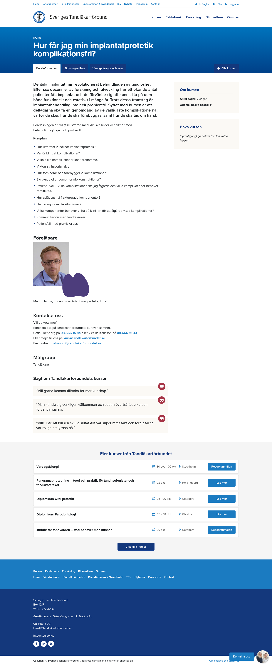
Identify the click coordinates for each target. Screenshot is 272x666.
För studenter (50, 4)
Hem (36, 4)
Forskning (193, 17)
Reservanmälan (221, 466)
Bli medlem (214, 17)
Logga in (233, 4)
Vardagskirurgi (47, 467)
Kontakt (155, 4)
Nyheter (128, 4)
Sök (219, 4)
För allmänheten (70, 4)
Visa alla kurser (136, 547)
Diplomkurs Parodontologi (56, 514)
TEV (119, 4)
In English (204, 4)
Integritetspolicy (43, 636)
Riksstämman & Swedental (98, 4)
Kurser (156, 17)
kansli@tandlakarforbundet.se (52, 628)
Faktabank (174, 17)
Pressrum (142, 4)
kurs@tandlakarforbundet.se (84, 338)
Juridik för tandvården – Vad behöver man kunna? (74, 530)
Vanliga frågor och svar (108, 68)
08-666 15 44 (71, 333)
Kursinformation (47, 68)
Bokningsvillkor (75, 68)
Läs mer (221, 483)
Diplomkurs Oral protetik (55, 499)
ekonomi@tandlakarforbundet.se (77, 343)
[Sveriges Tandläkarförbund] (70, 17)
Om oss (233, 17)
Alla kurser (228, 68)
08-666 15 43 (127, 333)
